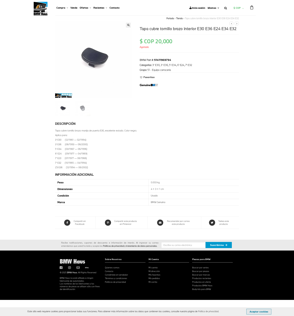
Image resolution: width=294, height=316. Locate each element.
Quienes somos (112, 267)
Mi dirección (154, 271)
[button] (147, 77)
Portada (170, 18)
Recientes (98, 7)
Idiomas (212, 7)
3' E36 (164, 65)
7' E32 (188, 65)
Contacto (114, 7)
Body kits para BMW (201, 289)
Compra (60, 7)
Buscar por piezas (200, 271)
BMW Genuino (158, 202)
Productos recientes (201, 278)
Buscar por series (200, 267)
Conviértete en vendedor (116, 274)
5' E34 (172, 65)
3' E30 (156, 65)
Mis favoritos (154, 274)
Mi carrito (153, 282)
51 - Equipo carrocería (159, 69)
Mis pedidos (154, 278)
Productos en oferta (201, 282)
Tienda (179, 18)
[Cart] (252, 5)
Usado (154, 195)
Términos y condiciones (116, 278)
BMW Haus (72, 261)
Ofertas (84, 7)
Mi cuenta (153, 267)
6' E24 (180, 65)
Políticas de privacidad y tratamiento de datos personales (130, 246)
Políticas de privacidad (115, 282)
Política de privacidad (208, 311)
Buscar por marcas (201, 274)
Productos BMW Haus (202, 285)
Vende (73, 7)
